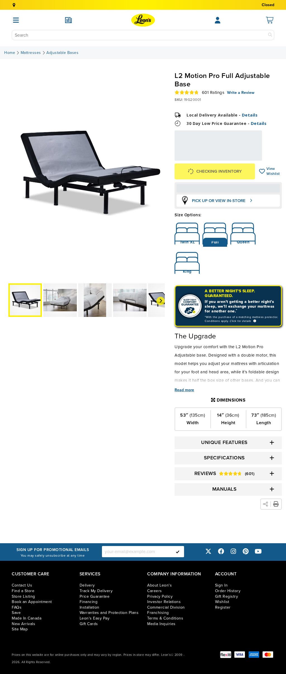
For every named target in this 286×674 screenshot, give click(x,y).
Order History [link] (228, 591)
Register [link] (223, 607)
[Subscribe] (178, 551)
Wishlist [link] (222, 602)
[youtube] (258, 551)
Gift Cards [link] (89, 624)
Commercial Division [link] (166, 607)
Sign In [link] (221, 585)
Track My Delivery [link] (96, 591)
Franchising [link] (158, 613)
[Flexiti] (225, 654)
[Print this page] (276, 504)
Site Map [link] (20, 629)
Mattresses (31, 53)
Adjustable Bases (62, 53)
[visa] (239, 654)
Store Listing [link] (23, 596)
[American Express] (253, 654)
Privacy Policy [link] (160, 596)
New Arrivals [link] (23, 624)
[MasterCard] (267, 654)
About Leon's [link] (159, 585)
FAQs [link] (17, 607)
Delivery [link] (87, 585)
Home (9, 53)
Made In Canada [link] (26, 618)
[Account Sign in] (217, 20)
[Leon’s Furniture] (143, 20)
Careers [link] (154, 591)
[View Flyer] (68, 20)
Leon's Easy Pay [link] (95, 618)
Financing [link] (89, 602)
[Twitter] (208, 551)
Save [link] (16, 613)
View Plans (245, 158)
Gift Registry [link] (226, 596)
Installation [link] (89, 607)
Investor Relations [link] (164, 602)
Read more (184, 390)
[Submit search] (270, 35)
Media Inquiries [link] (161, 624)
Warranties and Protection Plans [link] (109, 613)
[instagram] (233, 551)
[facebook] (221, 551)
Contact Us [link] (22, 585)
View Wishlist (262, 171)
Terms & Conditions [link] (165, 618)
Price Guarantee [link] (95, 596)
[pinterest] (245, 551)
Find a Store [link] (23, 591)
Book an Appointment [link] (32, 602)
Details (250, 115)
